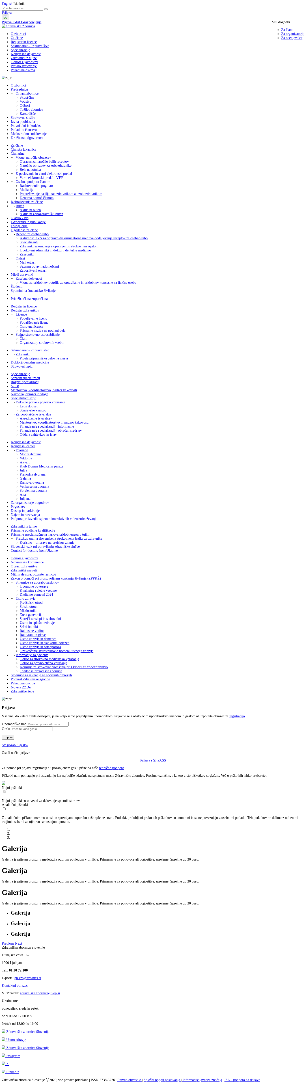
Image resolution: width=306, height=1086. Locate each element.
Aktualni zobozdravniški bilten (41, 214)
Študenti (16, 286)
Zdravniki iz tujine (24, 58)
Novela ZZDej (21, 687)
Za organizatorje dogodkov (30, 502)
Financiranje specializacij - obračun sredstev (51, 430)
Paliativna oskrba (23, 70)
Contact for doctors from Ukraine (34, 550)
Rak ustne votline (32, 631)
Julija (23, 470)
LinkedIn (12, 1072)
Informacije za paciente (32, 655)
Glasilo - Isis (19, 218)
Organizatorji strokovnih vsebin (42, 342)
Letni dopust (28, 406)
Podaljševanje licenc (34, 322)
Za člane (287, 30)
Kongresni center (23, 446)
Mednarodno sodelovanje (29, 134)
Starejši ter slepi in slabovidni (40, 619)
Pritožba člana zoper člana (29, 299)
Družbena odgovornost (27, 138)
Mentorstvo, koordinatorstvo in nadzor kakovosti (54, 422)
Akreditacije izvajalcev (36, 418)
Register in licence (24, 42)
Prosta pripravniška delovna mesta (44, 358)
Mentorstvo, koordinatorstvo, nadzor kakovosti (44, 390)
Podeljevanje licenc (33, 318)
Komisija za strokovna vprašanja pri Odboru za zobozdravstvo (64, 667)
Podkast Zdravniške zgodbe (30, 679)
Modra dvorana (30, 454)
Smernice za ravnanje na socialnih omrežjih (41, 675)
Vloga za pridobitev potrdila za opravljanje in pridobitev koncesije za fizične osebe (78, 282)
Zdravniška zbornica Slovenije (27, 1032)
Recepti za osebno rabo (32, 234)
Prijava (7, 12)
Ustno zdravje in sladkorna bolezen (44, 643)
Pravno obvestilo (129, 1080)
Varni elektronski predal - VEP (41, 178)
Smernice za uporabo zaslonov (37, 582)
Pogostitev (18, 506)
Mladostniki (28, 610)
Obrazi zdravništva (24, 566)
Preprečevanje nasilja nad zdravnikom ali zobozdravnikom (61, 194)
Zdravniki (23, 354)
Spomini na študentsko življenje (33, 290)
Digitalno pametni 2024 (36, 594)
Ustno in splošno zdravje (37, 623)
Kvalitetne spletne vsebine (38, 590)
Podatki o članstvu (24, 130)
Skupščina (27, 97)
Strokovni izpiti (21, 366)
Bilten (20, 206)
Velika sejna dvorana (34, 486)
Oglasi (20, 258)
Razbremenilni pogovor (36, 186)
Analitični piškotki (15, 805)
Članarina (17, 153)
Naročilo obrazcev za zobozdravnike (45, 165)
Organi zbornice (27, 93)
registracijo (237, 716)
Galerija (25, 478)
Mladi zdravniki (22, 274)
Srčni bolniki (29, 627)
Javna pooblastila (23, 121)
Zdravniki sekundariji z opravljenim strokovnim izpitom (59, 246)
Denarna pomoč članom (37, 198)
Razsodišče (28, 113)
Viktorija (26, 458)
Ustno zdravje (25, 598)
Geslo (6, 729)
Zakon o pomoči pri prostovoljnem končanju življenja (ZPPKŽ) (56, 578)
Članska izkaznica (23, 149)
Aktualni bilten (30, 210)
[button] (8, 943)
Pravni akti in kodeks (26, 126)
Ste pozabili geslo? (15, 745)
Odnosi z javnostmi (24, 62)
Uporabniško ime (14, 724)
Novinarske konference (27, 562)
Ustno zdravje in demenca (38, 639)
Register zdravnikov (25, 310)
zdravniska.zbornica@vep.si (40, 993)
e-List (15, 386)
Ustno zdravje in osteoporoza (40, 647)
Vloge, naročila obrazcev (33, 157)
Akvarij (25, 462)
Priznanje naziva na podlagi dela (42, 330)
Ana (23, 494)
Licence (21, 314)
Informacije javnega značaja (202, 1080)
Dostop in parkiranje (25, 511)
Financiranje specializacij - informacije (47, 426)
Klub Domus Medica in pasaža (41, 466)
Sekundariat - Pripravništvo (30, 46)
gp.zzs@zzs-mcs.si (27, 978)
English (7, 4)
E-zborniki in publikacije (28, 222)
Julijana (25, 498)
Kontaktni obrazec (15, 985)
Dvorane (22, 450)
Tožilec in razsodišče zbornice (41, 671)
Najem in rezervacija (25, 515)
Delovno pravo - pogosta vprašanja (40, 402)
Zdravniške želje (22, 691)
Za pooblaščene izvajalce (33, 414)
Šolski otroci (28, 606)
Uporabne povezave (34, 586)
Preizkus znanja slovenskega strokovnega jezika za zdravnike (59, 538)
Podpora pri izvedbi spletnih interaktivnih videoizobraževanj (53, 519)
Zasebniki (27, 254)
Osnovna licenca (31, 326)
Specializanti (29, 242)
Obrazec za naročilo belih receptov (44, 161)
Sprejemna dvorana (33, 490)
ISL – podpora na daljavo (242, 1080)
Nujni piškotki (12, 788)
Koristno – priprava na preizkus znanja (47, 542)
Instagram (12, 1056)
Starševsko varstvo (33, 410)
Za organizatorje (292, 34)
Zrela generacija (31, 615)
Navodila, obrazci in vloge (29, 394)
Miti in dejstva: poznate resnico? (33, 574)
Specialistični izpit (23, 398)
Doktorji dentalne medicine (30, 362)
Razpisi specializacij (25, 382)
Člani (23, 338)
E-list (17, 22)
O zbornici (18, 34)
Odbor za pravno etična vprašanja (43, 663)
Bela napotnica (30, 169)
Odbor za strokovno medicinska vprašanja (49, 659)
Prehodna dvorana (32, 474)
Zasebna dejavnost (29, 278)
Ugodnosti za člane (24, 230)
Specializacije (20, 50)
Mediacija (27, 190)
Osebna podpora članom (33, 182)
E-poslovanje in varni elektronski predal (44, 173)
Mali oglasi (27, 262)
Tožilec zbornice (31, 109)
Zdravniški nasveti (24, 570)
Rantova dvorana (32, 482)
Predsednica (19, 89)
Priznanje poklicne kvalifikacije (33, 530)
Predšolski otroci (31, 602)
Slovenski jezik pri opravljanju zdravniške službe (45, 546)
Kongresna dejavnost (26, 54)
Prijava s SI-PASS (153, 760)
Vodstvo (25, 101)
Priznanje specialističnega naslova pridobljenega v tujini (50, 534)
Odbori (25, 105)
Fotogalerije (19, 226)
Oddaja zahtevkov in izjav (38, 434)
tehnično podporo (111, 768)
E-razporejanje (31, 22)
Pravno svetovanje (24, 66)
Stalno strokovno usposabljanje (38, 334)
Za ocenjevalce (291, 38)
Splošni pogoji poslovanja (162, 1080)
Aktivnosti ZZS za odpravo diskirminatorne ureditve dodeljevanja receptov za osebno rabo (84, 238)
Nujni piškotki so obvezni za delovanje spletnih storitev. (41, 801)
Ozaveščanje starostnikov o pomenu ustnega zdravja (56, 651)
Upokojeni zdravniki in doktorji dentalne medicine (55, 250)
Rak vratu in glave (33, 635)
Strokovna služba (23, 117)
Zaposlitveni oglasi (33, 270)
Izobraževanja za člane (27, 202)
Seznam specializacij (25, 378)
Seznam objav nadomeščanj (39, 266)
